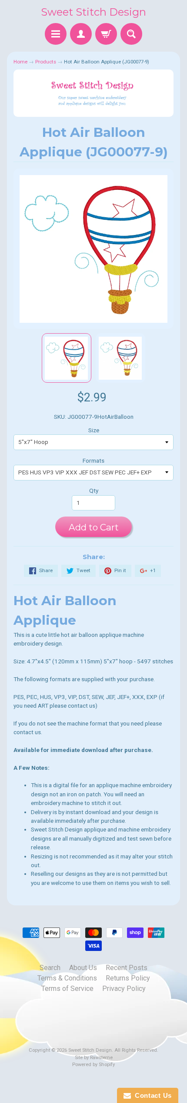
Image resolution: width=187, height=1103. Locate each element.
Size (93, 430)
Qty (93, 490)
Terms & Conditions (67, 978)
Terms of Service (67, 988)
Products (45, 62)
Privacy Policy (124, 988)
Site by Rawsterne (94, 1057)
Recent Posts (126, 968)
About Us (83, 968)
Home (20, 62)
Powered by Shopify (93, 1064)
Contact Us (151, 1095)
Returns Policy (128, 978)
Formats (93, 460)
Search (50, 968)
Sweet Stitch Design (93, 12)
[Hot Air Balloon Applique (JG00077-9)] (66, 358)
